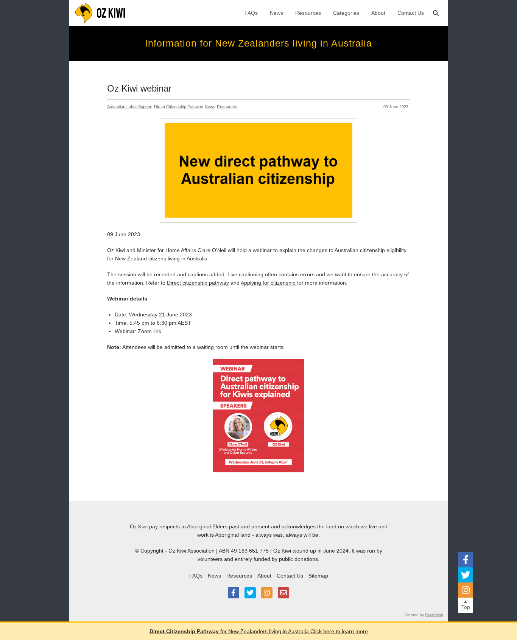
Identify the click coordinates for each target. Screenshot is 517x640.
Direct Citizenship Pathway (178, 106)
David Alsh (434, 615)
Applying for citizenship (268, 283)
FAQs (251, 13)
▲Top (465, 604)
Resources (308, 13)
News (276, 13)
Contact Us (410, 13)
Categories (346, 13)
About (378, 13)
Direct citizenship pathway (198, 283)
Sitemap (318, 576)
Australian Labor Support (130, 106)
